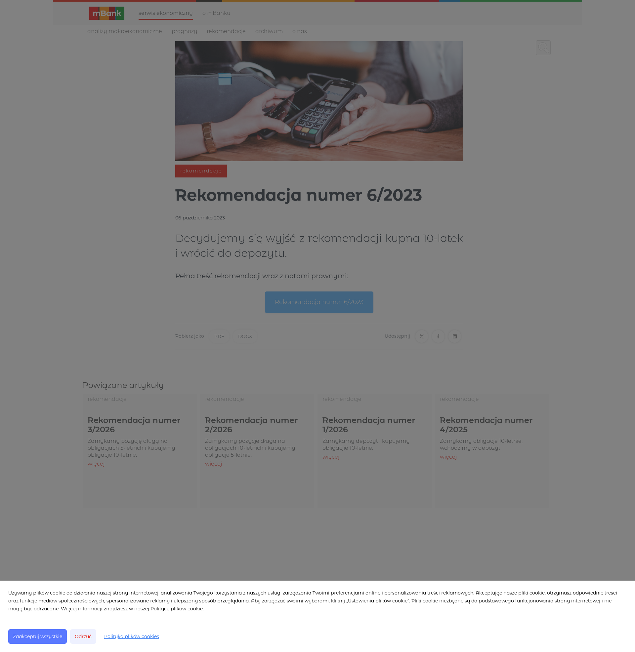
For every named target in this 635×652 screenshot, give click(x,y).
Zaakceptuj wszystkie (37, 636)
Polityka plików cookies (131, 636)
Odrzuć (83, 636)
